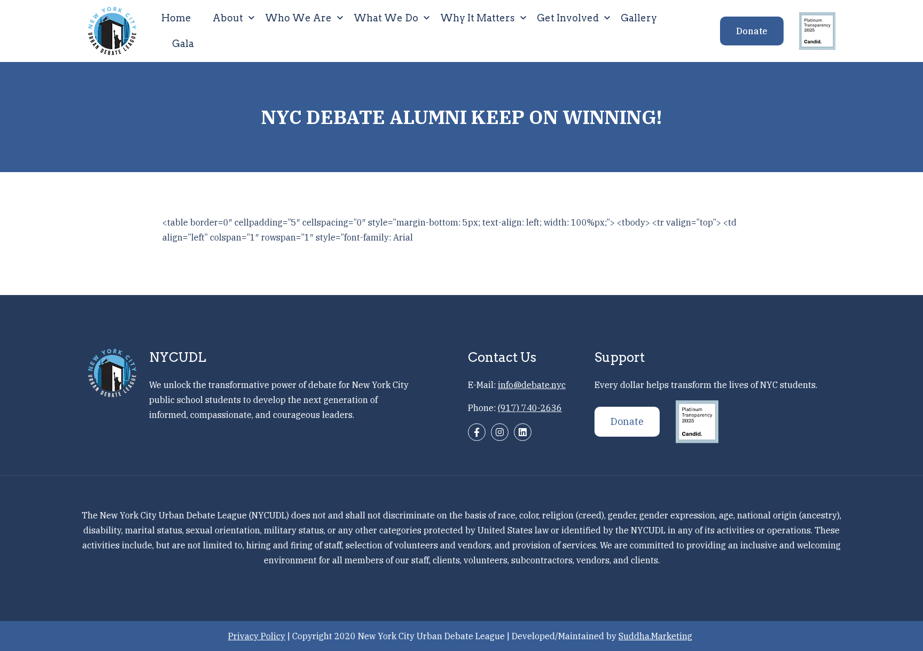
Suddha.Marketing (655, 636)
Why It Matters (477, 18)
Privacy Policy (256, 636)
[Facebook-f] (477, 432)
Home (176, 18)
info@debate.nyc (532, 384)
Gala (183, 43)
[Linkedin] (522, 432)
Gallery (639, 18)
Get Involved (568, 18)
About (228, 18)
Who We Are (298, 18)
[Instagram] (500, 432)
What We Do (386, 18)
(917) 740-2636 (530, 407)
